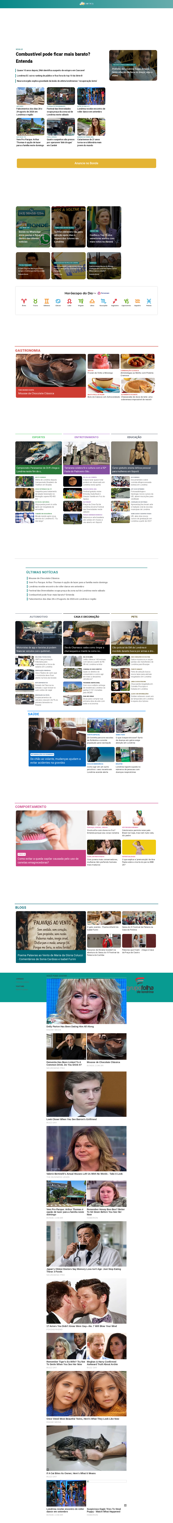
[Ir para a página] (86, 4)
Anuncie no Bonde (86, 163)
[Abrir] (14, 4)
